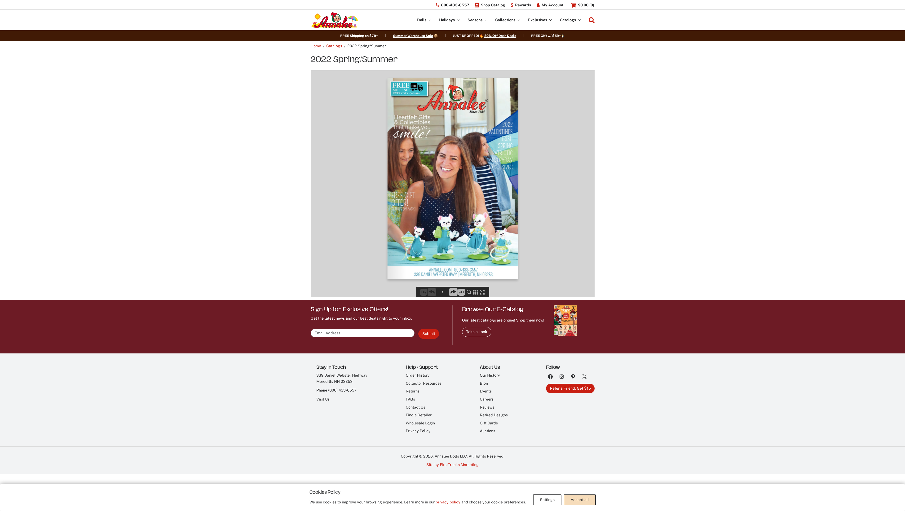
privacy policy (448, 502)
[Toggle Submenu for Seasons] (486, 20)
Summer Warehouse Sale (413, 36)
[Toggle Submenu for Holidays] (458, 20)
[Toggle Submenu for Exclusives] (550, 20)
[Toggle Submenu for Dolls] (429, 20)
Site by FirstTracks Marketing (452, 465)
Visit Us (323, 399)
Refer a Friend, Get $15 (570, 388)
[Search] (592, 20)
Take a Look (476, 332)
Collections (505, 20)
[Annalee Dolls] (334, 20)
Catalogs (568, 20)
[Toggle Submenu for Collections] (518, 20)
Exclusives (537, 20)
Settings (547, 500)
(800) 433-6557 (342, 390)
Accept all (580, 500)
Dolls (421, 20)
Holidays (447, 20)
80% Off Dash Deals (500, 36)
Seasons (475, 20)
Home (316, 46)
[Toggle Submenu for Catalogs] (579, 20)
